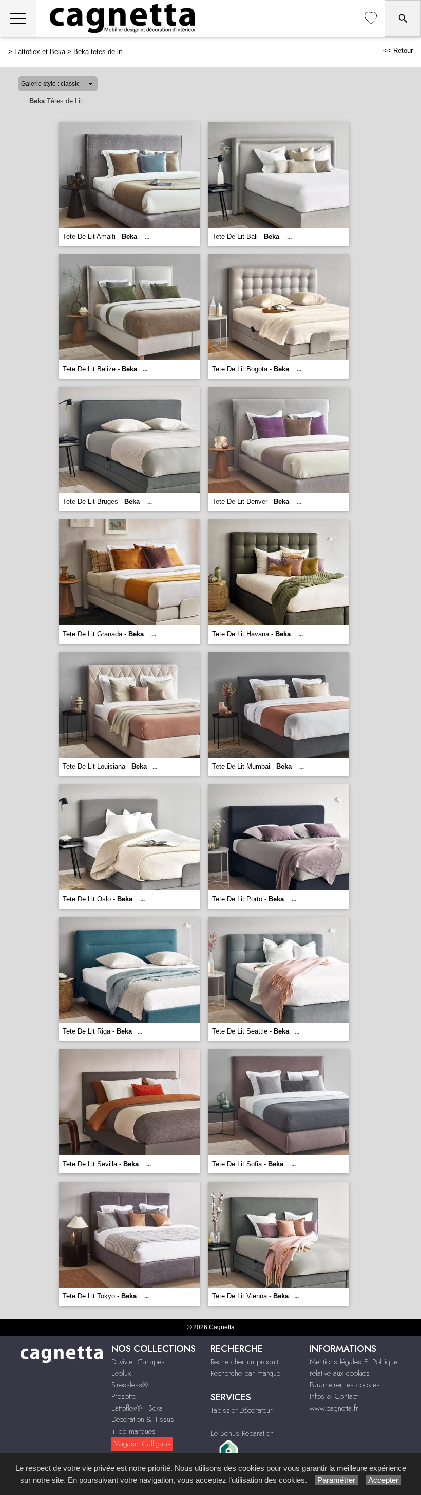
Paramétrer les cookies (345, 1385)
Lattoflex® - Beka (137, 1408)
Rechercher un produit (244, 1361)
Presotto (123, 1396)
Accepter (383, 1479)
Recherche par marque (245, 1373)
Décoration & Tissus (142, 1419)
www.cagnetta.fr (334, 1408)
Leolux (121, 1373)
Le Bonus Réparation (242, 1433)
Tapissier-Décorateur (241, 1410)
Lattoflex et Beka (39, 52)
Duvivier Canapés (138, 1361)
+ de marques (133, 1431)
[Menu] (18, 18)
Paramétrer (336, 1479)
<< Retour (398, 51)
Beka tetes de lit (97, 52)
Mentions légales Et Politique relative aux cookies (353, 1367)
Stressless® (129, 1385)
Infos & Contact (334, 1396)
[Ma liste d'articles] (371, 18)
